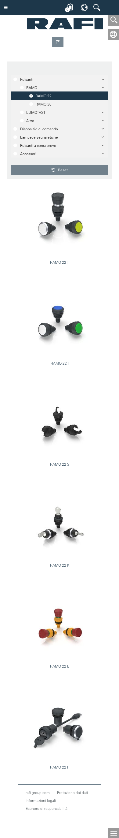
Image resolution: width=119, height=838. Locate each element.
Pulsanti (26, 79)
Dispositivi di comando (39, 128)
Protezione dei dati (72, 792)
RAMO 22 (43, 95)
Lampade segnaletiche (39, 137)
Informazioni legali (41, 800)
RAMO (31, 87)
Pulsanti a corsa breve (38, 145)
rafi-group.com (38, 792)
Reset (62, 169)
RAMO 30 (43, 104)
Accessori (28, 153)
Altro (30, 120)
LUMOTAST (35, 112)
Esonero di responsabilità (46, 808)
